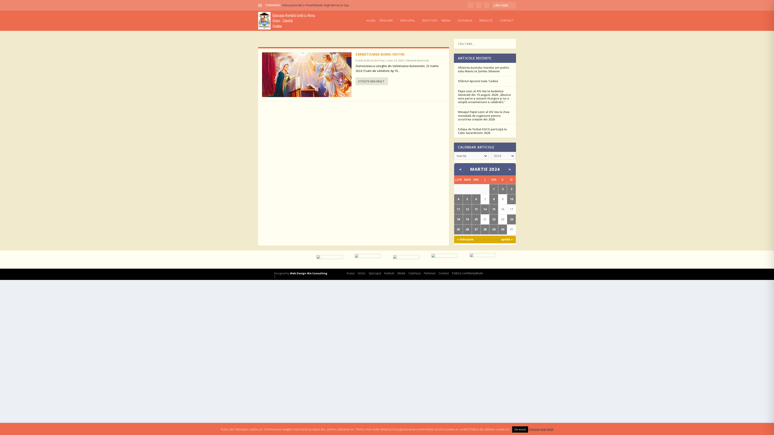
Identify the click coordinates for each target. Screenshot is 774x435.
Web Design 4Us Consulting (308, 273)
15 (493, 209)
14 (485, 209)
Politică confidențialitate (467, 273)
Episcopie (386, 20)
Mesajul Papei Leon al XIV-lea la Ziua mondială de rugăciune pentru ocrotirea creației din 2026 (483, 115)
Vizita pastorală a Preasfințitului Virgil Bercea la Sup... (316, 5)
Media (445, 20)
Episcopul (407, 20)
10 (511, 199)
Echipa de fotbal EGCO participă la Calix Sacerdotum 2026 (482, 131)
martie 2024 (485, 169)
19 (467, 219)
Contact (507, 20)
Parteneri (430, 273)
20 (476, 219)
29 (493, 229)
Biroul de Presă (376, 60)
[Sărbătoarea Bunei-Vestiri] (307, 74)
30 (502, 229)
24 (511, 219)
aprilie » (507, 239)
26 (467, 229)
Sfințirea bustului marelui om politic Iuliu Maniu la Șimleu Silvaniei (483, 69)
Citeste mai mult (541, 429)
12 (467, 209)
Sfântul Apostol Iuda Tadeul (478, 81)
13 (476, 209)
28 (485, 229)
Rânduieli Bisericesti (417, 60)
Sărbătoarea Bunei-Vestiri (380, 54)
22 (493, 219)
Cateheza (465, 20)
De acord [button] (520, 429)
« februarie (465, 239)
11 (458, 209)
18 (458, 219)
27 (476, 229)
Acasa (370, 20)
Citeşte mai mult (371, 81)
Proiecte (486, 20)
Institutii (429, 20)
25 (458, 229)
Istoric (362, 273)
